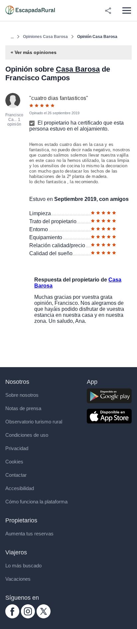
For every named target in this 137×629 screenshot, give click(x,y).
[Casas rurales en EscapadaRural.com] (30, 11)
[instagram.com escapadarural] (28, 616)
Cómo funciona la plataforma (36, 501)
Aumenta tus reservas (29, 533)
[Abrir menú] (126, 10)
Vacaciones (18, 579)
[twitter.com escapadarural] (44, 616)
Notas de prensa (23, 408)
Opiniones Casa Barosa (45, 36)
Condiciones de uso (26, 435)
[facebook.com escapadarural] (12, 616)
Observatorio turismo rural (33, 421)
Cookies (14, 461)
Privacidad (16, 448)
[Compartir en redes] (108, 11)
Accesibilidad (19, 488)
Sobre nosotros (22, 395)
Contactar (16, 475)
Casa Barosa (78, 69)
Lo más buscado (23, 565)
